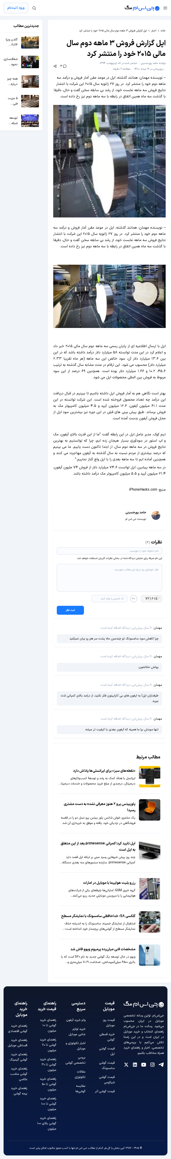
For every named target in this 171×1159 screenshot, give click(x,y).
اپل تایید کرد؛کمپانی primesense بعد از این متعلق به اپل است (98, 846)
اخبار (153, 31)
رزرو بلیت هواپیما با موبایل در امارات (109, 883)
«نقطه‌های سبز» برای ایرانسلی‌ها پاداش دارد (104, 771)
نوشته (153, 63)
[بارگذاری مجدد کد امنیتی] (133, 598)
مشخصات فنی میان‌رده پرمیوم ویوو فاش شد (102, 949)
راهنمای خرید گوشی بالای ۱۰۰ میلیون (46, 1123)
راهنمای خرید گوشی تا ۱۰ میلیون (48, 1025)
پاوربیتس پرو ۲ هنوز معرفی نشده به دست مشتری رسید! (99, 807)
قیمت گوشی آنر (105, 1091)
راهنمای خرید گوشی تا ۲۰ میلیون (48, 1045)
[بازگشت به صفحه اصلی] (142, 8)
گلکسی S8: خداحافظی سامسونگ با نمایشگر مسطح (98, 916)
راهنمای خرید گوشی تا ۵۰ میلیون (48, 1084)
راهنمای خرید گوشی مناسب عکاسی (18, 1074)
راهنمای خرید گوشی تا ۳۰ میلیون (48, 1064)
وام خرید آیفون (76, 1020)
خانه (163, 31)
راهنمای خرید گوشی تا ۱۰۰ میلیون (48, 1104)
